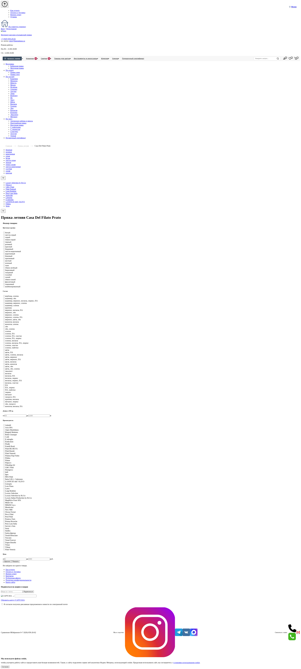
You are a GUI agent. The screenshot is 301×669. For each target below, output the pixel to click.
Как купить (15, 10)
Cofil (7, 437)
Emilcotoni (9, 442)
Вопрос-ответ (15, 15)
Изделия (104, 58)
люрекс (8, 392)
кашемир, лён (10, 298)
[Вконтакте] (186, 633)
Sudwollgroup (10, 533)
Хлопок (13, 106)
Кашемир (14, 79)
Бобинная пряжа (17, 66)
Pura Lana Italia (11, 193)
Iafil (6, 472)
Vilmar (7, 547)
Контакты (10, 576)
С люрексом (15, 129)
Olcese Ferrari (10, 512)
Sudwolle (9, 195)
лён (6, 327)
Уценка (115, 58)
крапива (8, 308)
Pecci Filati (9, 514)
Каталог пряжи (13, 58)
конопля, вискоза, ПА (14, 406)
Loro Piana (9, 486)
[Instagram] (150, 632)
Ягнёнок (13, 87)
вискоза (8, 373)
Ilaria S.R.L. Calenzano (14, 479)
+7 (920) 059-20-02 (8, 39)
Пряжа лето (15, 75)
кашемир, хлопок (12, 305)
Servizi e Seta (10, 526)
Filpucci (9, 185)
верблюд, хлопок (12, 296)
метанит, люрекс (11, 402)
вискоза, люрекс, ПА (13, 381)
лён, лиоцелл (10, 404)
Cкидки (45, 58)
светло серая (11, 160)
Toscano (8, 538)
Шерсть (13, 83)
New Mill (8, 510)
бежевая (9, 150)
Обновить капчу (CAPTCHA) (13, 600)
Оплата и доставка (17, 13)
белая (8, 158)
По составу (10, 77)
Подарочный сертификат (133, 58)
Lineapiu (9, 198)
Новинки (31, 58)
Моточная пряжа (17, 68)
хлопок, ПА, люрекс (13, 338)
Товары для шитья (62, 58)
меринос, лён (10, 313)
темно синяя (11, 165)
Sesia (8, 206)
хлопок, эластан (11, 345)
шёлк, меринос (11, 357)
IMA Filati (9, 477)
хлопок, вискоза (11, 341)
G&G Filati (10, 187)
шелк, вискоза (10, 362)
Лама (12, 94)
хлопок (8, 331)
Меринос (14, 81)
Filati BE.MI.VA (11, 449)
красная (9, 173)
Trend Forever (10, 540)
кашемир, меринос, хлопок (16, 303)
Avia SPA (9, 428)
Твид (12, 100)
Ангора (13, 91)
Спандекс (14, 132)
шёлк (7, 350)
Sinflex (7, 531)
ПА (6, 385)
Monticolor (9, 507)
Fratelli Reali (10, 446)
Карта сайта (10, 582)
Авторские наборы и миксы (21, 121)
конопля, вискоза (12, 322)
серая (8, 156)
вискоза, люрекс (11, 378)
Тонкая (13, 136)
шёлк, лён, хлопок (12, 369)
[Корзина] (295, 58)
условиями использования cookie (186, 663)
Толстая (13, 134)
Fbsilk (7, 444)
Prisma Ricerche (11, 521)
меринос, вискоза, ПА (14, 310)
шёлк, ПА (9, 352)
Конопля (13, 110)
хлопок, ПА (10, 334)
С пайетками (15, 127)
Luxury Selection (11, 493)
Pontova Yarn (10, 519)
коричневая (10, 154)
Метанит (13, 117)
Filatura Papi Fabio (12, 456)
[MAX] (194, 633)
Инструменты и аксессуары (85, 58)
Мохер (13, 85)
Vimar (7, 545)
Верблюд (14, 96)
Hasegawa (9, 470)
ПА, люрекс (10, 388)
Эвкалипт (14, 115)
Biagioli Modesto (11, 432)
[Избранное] (290, 58)
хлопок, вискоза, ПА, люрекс (17, 343)
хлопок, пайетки (11, 348)
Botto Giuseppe (11, 435)
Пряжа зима (15, 72)
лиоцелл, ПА (10, 397)
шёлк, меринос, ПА (13, 359)
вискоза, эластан (11, 383)
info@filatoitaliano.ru (17, 41)
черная (8, 162)
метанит (8, 395)
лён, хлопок (10, 329)
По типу (9, 119)
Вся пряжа (10, 64)
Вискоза (13, 104)
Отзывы (13, 17)
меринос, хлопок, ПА (13, 317)
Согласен (5, 667)
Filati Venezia (10, 550)
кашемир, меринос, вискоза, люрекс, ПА (21, 301)
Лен (12, 108)
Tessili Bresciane (11, 535)
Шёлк (12, 102)
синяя (8, 171)
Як (11, 98)
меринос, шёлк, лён (13, 320)
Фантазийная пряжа (18, 123)
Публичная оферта (13, 578)
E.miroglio (10, 200)
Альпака (13, 89)
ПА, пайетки (10, 390)
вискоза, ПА (10, 376)
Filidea (8, 204)
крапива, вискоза (12, 399)
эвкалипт (9, 371)
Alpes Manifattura (12, 430)
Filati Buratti (9, 451)
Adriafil (8, 425)
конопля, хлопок (11, 324)
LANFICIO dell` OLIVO (15, 202)
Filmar (7, 460)
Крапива (13, 113)
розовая (9, 152)
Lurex (7, 489)
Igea (6, 474)
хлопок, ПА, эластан (13, 336)
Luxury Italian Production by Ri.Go (18, 498)
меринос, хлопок (12, 315)
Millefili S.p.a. (10, 505)
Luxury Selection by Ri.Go (16, 183)
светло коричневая (13, 167)
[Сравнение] (284, 58)
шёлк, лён (9, 366)
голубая (9, 169)
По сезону (10, 70)
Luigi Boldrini (11, 191)
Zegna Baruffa (10, 543)
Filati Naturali (11, 189)
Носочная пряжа (17, 125)
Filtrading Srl (10, 465)
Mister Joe (9, 503)
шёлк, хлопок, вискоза (14, 355)
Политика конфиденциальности (18, 580)
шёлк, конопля (11, 364)
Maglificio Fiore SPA (13, 500)
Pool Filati (9, 517)
